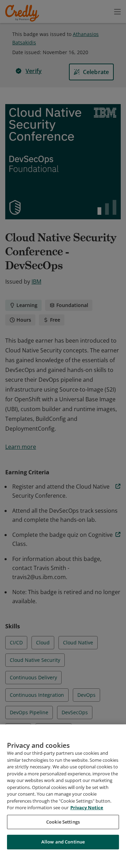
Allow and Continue (63, 842)
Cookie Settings (63, 822)
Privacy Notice (86, 807)
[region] (63, 789)
